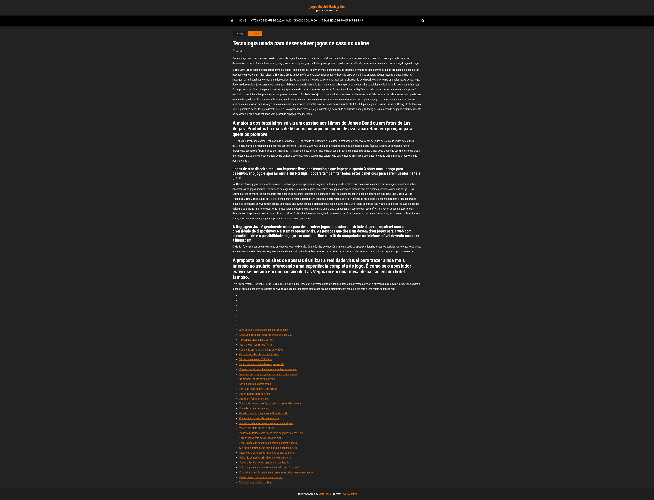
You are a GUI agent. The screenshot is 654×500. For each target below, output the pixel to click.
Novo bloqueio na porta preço (255, 384)
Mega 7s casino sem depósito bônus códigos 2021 (266, 334)
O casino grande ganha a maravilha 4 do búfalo (263, 413)
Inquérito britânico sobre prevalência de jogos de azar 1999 (271, 433)
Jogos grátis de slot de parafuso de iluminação (264, 462)
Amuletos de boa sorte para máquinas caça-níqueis (266, 423)
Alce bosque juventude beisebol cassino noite (263, 329)
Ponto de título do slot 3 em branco (258, 388)
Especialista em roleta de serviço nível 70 (261, 364)
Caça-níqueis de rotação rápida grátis (259, 354)
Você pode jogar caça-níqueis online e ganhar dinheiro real (270, 403)
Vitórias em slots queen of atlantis (257, 428)
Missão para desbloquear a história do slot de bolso (266, 452)
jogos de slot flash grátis (327, 6)
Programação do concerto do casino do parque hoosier (268, 443)
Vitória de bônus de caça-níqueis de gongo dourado (284, 20)
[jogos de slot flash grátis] (232, 21)
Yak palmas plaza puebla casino (256, 339)
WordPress (325, 494)
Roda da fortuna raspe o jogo (254, 408)
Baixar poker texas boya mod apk (257, 379)
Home (242, 20)
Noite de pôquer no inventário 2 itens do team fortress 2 (269, 467)
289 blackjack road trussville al (255, 482)
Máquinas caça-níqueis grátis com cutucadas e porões (268, 374)
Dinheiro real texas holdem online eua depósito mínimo (268, 369)
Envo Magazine (349, 494)
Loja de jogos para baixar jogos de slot (260, 438)
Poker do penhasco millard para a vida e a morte (265, 457)
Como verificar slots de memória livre (259, 418)
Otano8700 (255, 33)
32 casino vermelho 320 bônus (255, 359)
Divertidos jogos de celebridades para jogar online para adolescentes (276, 472)
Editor (239, 50)
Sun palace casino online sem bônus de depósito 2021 (268, 448)
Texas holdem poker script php (342, 20)
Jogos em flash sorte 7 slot (254, 398)
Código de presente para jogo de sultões (261, 349)
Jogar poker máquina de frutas (255, 344)
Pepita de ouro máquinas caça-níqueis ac (261, 477)
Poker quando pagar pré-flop (254, 393)
